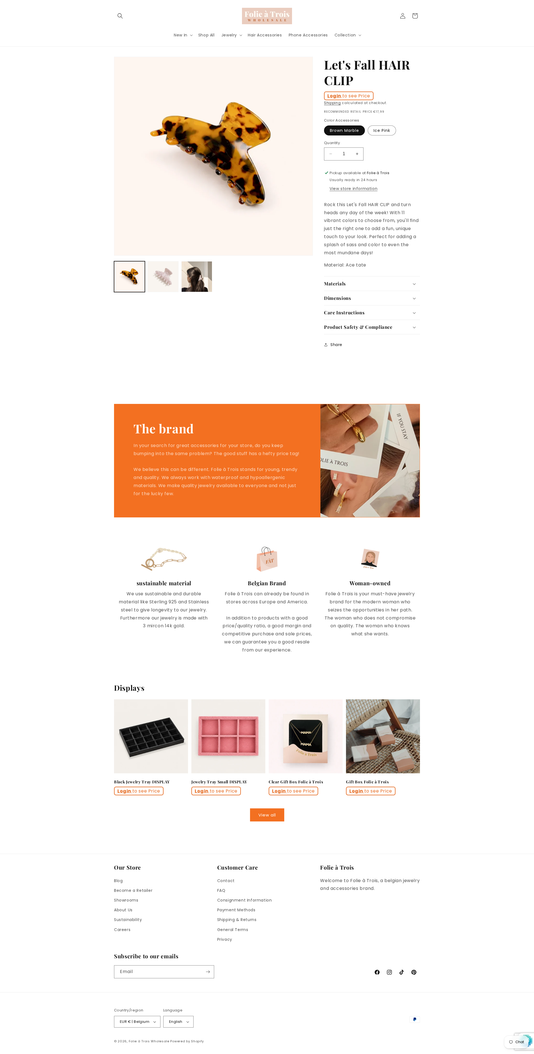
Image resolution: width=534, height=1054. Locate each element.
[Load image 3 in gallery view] (196, 276)
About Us (123, 910)
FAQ (221, 890)
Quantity (332, 142)
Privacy (224, 939)
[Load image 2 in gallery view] (163, 276)
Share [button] (336, 344)
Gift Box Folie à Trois (367, 781)
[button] (120, 16)
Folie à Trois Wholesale (149, 1041)
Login (334, 96)
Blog (118, 880)
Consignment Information (244, 900)
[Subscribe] (208, 971)
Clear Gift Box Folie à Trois (296, 781)
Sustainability (128, 919)
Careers (122, 929)
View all (267, 815)
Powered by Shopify (187, 1041)
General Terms (232, 929)
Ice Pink (382, 130)
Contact (226, 880)
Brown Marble (344, 130)
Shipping (332, 102)
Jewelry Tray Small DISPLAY (219, 781)
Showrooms (126, 900)
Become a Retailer (133, 890)
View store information (353, 188)
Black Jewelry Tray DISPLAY (142, 781)
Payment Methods (236, 910)
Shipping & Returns (237, 919)
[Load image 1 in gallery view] (129, 276)
